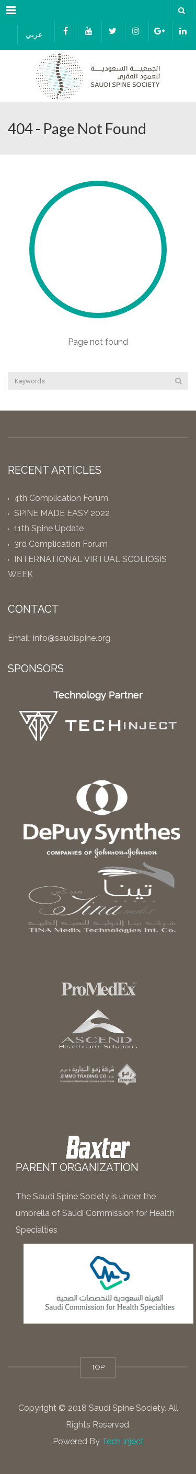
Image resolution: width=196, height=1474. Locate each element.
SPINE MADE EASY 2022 (62, 514)
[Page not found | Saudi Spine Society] (98, 76)
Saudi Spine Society (126, 1408)
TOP (98, 1367)
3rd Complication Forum (61, 544)
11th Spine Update (49, 529)
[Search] (178, 381)
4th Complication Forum (61, 498)
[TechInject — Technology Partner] (98, 726)
